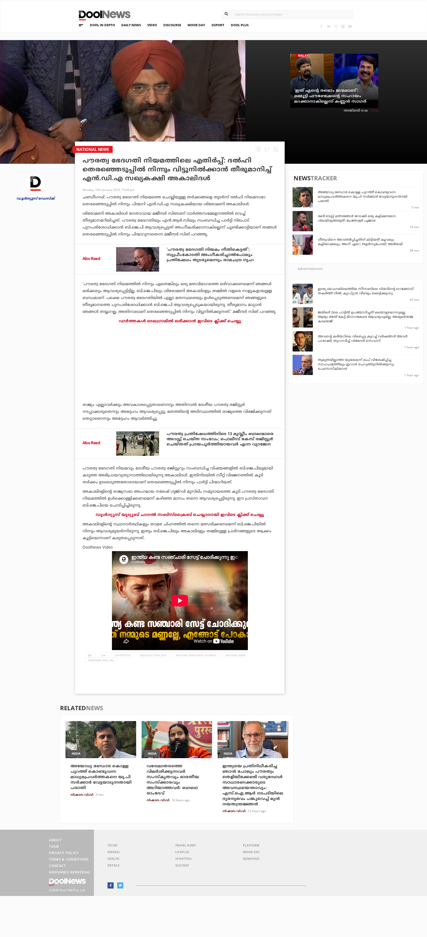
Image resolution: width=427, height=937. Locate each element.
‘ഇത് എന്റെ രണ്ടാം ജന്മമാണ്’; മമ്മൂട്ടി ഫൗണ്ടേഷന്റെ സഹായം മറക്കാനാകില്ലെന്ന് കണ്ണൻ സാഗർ (330, 96)
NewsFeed (251, 859)
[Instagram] (336, 26)
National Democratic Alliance (196, 655)
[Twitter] (328, 26)
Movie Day (251, 852)
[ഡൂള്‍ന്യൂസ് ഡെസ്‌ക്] (35, 183)
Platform (251, 845)
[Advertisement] (180, 376)
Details (113, 865)
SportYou (183, 859)
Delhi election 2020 (153, 655)
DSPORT (218, 25)
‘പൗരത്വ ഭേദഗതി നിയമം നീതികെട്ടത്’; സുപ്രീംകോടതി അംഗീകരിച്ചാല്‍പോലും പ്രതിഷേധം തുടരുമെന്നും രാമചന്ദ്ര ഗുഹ (210, 255)
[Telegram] (343, 26)
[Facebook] (321, 26)
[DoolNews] (102, 14)
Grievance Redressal (69, 872)
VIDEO (152, 25)
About (55, 840)
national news (236, 655)
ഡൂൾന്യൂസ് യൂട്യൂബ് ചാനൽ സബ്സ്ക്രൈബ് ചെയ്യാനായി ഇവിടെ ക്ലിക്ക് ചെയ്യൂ (180, 515)
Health (113, 859)
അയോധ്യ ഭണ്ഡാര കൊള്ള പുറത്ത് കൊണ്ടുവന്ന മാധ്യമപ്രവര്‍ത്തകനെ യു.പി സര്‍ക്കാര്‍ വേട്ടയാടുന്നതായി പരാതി (362, 196)
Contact (57, 865)
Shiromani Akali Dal (101, 660)
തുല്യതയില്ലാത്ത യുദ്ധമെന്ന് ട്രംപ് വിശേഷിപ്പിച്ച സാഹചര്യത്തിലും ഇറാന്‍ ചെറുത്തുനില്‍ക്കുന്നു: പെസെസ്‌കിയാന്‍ (356, 364)
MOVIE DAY (196, 25)
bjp (90, 655)
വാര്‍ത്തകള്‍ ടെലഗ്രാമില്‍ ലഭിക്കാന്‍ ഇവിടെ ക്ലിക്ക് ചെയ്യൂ (180, 321)
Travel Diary (185, 845)
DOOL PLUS (240, 25)
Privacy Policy (63, 852)
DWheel (113, 852)
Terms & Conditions (68, 859)
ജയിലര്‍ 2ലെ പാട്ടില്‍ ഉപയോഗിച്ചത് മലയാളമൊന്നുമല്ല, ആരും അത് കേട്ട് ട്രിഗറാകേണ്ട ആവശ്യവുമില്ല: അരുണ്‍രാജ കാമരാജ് (365, 317)
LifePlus (182, 852)
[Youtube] (350, 26)
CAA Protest (123, 655)
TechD (112, 845)
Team (54, 846)
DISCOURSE (172, 25)
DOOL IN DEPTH (102, 25)
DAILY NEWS (131, 25)
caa (103, 655)
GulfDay (182, 865)
